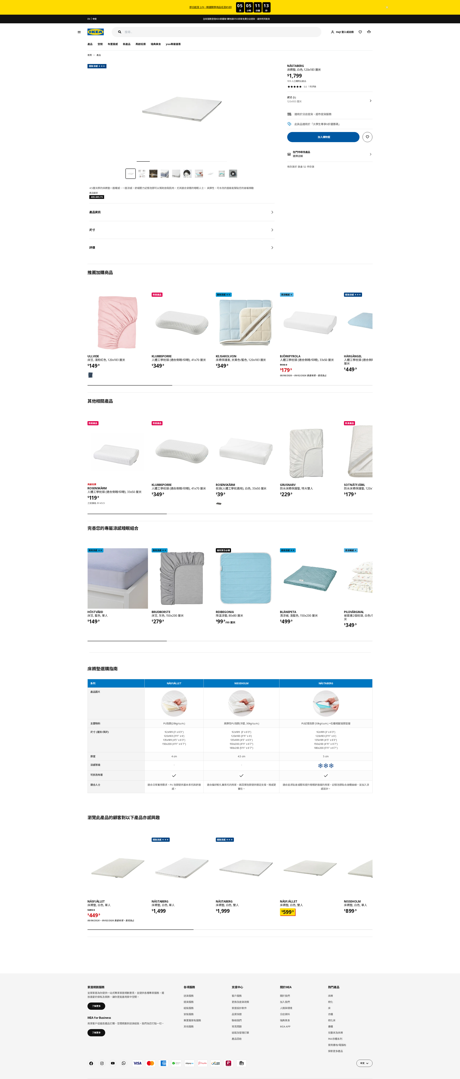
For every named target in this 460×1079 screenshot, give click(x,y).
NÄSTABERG (326, 683)
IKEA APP (285, 1026)
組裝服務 (189, 1008)
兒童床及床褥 (335, 1032)
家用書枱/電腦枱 (337, 1045)
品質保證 (237, 1014)
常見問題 (237, 1026)
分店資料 (285, 1014)
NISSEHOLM (241, 683)
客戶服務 (237, 995)
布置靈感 (113, 44)
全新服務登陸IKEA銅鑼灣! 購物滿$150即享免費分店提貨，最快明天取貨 (236, 18)
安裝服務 (189, 1014)
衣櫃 (330, 1014)
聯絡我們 (237, 1020)
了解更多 (96, 1006)
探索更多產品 (335, 1051)
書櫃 (330, 1026)
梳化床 (331, 1020)
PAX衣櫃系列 (335, 1038)
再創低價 (141, 44)
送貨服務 (189, 995)
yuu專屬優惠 (173, 44)
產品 (99, 55)
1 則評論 (312, 86)
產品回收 (237, 1038)
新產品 (126, 44)
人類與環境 (286, 1008)
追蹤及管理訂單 (240, 1032)
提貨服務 (189, 1002)
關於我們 (285, 995)
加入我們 (285, 1002)
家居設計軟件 (239, 1008)
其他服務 (189, 1026)
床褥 (330, 995)
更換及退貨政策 (240, 1002)
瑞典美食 (156, 44)
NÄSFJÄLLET (174, 683)
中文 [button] (362, 1063)
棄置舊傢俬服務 (192, 1020)
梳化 (330, 1002)
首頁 (89, 55)
